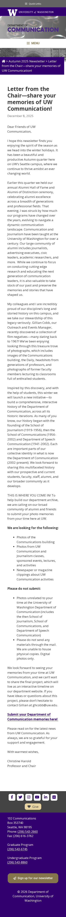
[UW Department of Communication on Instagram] (28, 797)
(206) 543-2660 (28, 832)
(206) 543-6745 (17, 849)
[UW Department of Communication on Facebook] (12, 797)
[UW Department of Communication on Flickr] (54, 797)
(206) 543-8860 (17, 862)
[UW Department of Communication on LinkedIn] (45, 797)
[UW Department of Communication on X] (20, 797)
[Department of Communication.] (3, 61)
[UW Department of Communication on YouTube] (37, 797)
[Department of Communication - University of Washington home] (33, 29)
